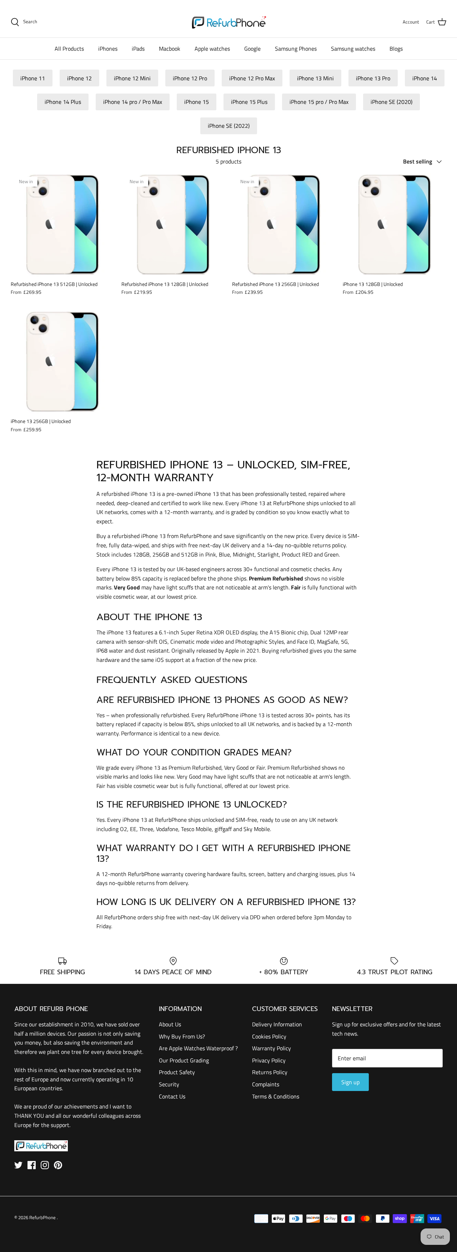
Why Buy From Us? (182, 1036)
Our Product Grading (184, 1060)
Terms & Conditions (275, 1096)
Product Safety (177, 1072)
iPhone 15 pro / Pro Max (319, 101)
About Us (170, 1024)
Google (252, 48)
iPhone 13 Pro (373, 78)
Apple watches (212, 48)
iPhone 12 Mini (132, 78)
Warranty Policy (271, 1048)
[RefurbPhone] (228, 22)
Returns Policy (269, 1072)
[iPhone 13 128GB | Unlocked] (394, 225)
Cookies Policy (269, 1036)
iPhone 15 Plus (249, 101)
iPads (138, 48)
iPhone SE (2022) (229, 125)
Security (169, 1084)
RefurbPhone (43, 1217)
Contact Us (172, 1096)
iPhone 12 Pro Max (252, 78)
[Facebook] (31, 1165)
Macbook (169, 48)
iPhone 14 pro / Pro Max (132, 101)
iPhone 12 (79, 78)
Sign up (350, 1082)
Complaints (265, 1084)
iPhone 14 (424, 78)
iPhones (107, 48)
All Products (69, 48)
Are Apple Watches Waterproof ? (198, 1048)
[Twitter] (18, 1165)
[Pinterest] (58, 1165)
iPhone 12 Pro (190, 78)
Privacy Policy (269, 1060)
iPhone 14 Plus (63, 101)
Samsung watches (353, 48)
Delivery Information (277, 1024)
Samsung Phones (296, 48)
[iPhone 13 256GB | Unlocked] (62, 362)
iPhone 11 (32, 78)
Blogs (396, 48)
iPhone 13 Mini (315, 78)
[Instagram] (45, 1165)
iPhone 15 (196, 101)
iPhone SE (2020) (391, 101)
